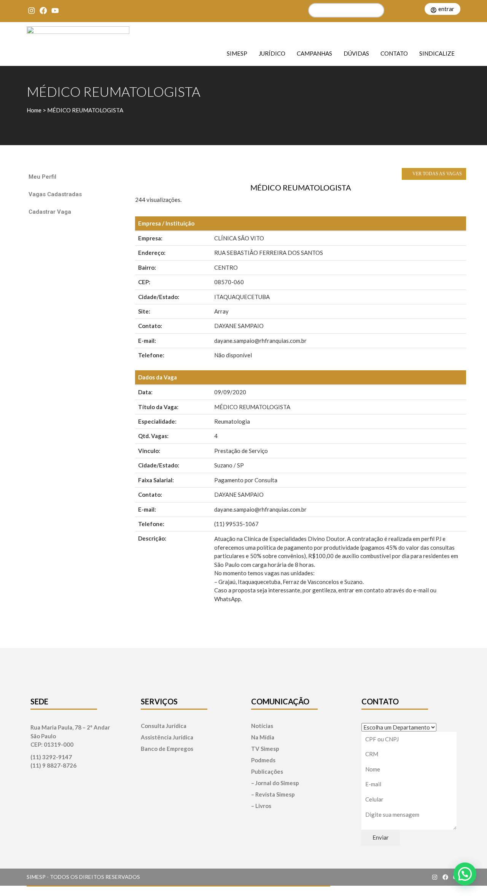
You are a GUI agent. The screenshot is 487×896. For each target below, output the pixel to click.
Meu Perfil (42, 176)
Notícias (262, 726)
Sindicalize (437, 53)
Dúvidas (356, 53)
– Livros (261, 806)
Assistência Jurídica (167, 737)
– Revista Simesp (273, 794)
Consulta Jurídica (163, 726)
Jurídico (272, 53)
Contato (394, 53)
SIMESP (237, 53)
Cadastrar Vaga (50, 211)
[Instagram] (31, 10)
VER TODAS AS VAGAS (436, 173)
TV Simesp (265, 749)
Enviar (380, 837)
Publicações (267, 771)
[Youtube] (55, 10)
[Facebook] (43, 10)
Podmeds (263, 760)
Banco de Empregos (167, 749)
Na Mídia (262, 737)
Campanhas (314, 53)
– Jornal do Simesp (275, 783)
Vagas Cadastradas (55, 194)
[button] (465, 873)
